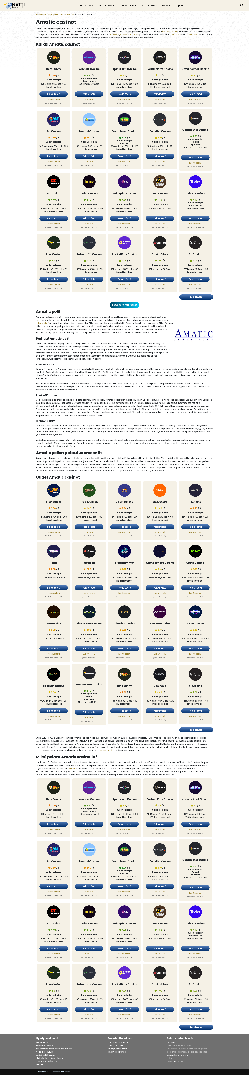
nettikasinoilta (169, 31)
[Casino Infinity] (159, 612)
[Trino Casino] (195, 612)
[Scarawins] (53, 612)
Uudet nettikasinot (106, 5)
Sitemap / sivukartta (46, 1061)
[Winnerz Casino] (89, 57)
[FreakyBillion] (89, 490)
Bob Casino (192, 34)
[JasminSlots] (124, 490)
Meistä (39, 1064)
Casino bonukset (116, 1045)
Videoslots (114, 34)
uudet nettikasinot (106, 750)
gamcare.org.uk (175, 1061)
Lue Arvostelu (54, 99)
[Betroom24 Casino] (89, 243)
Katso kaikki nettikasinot (124, 304)
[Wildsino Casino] (124, 612)
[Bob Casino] (159, 182)
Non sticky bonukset (118, 1042)
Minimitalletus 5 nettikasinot (50, 1058)
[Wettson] (89, 551)
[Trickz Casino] (195, 182)
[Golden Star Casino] (195, 118)
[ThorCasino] (53, 243)
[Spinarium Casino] (124, 57)
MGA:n (72, 768)
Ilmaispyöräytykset (117, 1048)
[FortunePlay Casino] (159, 57)
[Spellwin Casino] (53, 674)
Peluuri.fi (171, 1042)
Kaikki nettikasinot (149, 5)
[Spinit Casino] (195, 551)
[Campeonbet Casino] (159, 551)
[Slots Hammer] (124, 551)
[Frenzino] (195, 490)
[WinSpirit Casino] (124, 182)
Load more (196, 297)
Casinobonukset (128, 5)
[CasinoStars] (159, 243)
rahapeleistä (42, 323)
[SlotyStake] (159, 490)
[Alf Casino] (53, 120)
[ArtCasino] (195, 243)
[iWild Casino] (89, 182)
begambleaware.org (177, 1055)
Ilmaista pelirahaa (117, 1051)
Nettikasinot (86, 5)
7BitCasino (175, 34)
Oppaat (179, 5)
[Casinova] (159, 674)
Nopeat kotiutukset (46, 1051)
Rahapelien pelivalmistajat (61, 14)
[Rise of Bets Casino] (89, 612)
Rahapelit (167, 5)
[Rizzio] (53, 551)
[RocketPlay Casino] (124, 243)
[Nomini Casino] (89, 120)
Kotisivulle (41, 14)
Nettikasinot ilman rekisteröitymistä (54, 1048)
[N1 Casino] (53, 182)
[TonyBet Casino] (159, 120)
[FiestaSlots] (53, 490)
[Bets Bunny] (53, 57)
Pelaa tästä (53, 94)
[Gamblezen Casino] (124, 120)
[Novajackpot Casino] (195, 57)
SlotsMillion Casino (129, 34)
